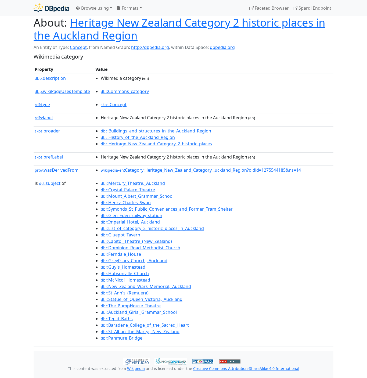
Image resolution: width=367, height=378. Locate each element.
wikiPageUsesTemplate (62, 91)
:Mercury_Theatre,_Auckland (133, 183)
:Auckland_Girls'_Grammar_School (139, 312)
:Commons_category (125, 91)
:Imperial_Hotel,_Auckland (130, 222)
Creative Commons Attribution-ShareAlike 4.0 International (246, 368)
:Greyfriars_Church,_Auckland (134, 261)
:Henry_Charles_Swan (126, 203)
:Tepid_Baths (117, 319)
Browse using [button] (94, 8)
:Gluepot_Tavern (120, 235)
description (50, 78)
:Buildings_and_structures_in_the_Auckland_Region (156, 131)
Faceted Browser (271, 8)
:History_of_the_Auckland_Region (138, 137)
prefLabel (49, 157)
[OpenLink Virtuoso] (136, 361)
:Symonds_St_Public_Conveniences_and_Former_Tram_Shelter (167, 209)
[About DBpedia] (51, 8)
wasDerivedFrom (56, 170)
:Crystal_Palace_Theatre (128, 190)
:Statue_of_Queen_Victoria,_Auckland (141, 299)
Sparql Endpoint (314, 8)
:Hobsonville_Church (125, 273)
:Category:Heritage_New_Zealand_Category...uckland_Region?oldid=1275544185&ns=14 (201, 170)
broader (47, 131)
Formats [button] (130, 8)
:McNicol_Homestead (125, 280)
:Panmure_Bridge (121, 338)
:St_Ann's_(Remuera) (125, 293)
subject (49, 183)
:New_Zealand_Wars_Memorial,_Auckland (146, 286)
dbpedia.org (222, 47)
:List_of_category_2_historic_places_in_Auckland (152, 228)
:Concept (114, 104)
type (42, 104)
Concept (78, 47)
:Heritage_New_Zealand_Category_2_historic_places (156, 144)
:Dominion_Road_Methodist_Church (140, 248)
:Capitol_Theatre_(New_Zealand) (136, 241)
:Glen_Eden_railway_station (131, 215)
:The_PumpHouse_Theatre (131, 306)
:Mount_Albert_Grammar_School (137, 196)
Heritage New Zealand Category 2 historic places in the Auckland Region (179, 29)
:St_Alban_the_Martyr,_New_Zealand (140, 331)
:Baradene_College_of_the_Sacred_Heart (145, 325)
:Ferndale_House (121, 254)
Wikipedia (136, 368)
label (44, 118)
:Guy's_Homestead (123, 267)
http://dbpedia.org (150, 47)
